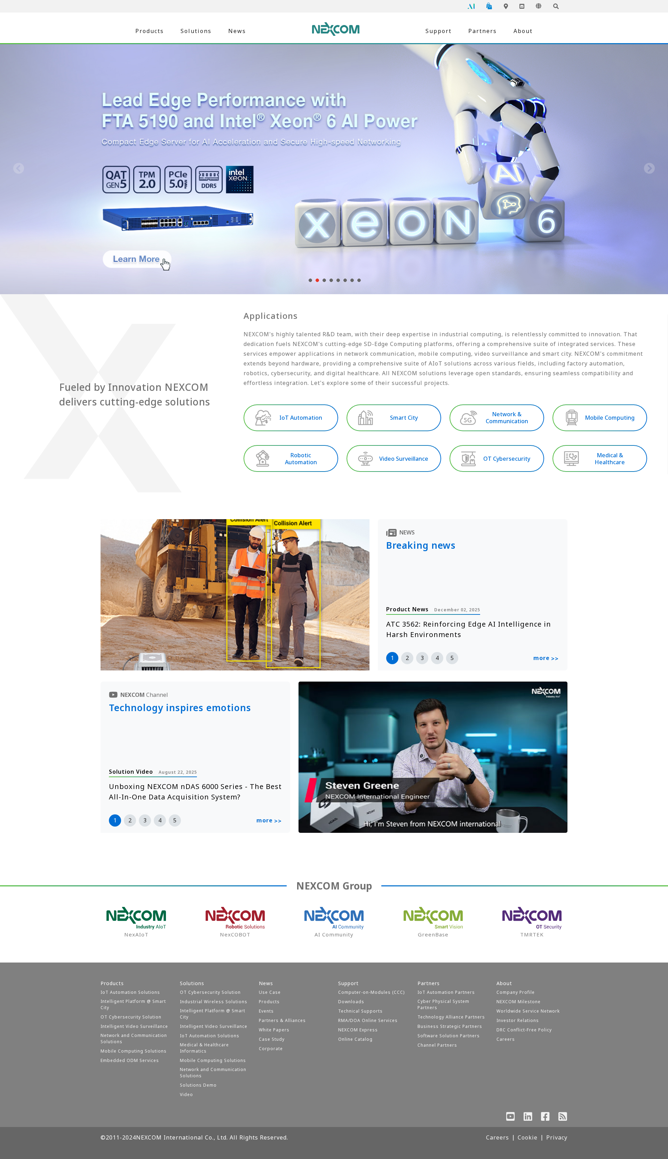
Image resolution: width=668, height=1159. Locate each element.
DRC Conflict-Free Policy (524, 1030)
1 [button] (392, 658)
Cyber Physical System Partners (443, 1004)
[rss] (562, 1118)
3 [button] (422, 658)
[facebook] (545, 1118)
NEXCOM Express (358, 1030)
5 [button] (452, 658)
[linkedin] (528, 1118)
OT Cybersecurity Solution (131, 1017)
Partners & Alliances (282, 1020)
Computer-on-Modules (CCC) (371, 992)
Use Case (270, 992)
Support (439, 31)
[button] (309, 280)
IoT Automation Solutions (130, 992)
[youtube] (510, 1118)
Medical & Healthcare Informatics (204, 1048)
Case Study (272, 1039)
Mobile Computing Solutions (134, 1051)
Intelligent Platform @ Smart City (133, 1004)
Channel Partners (437, 1045)
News (237, 31)
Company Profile (515, 992)
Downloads (351, 1002)
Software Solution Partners (449, 1036)
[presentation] (18, 169)
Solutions (196, 31)
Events (266, 1011)
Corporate (271, 1049)
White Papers (274, 1030)
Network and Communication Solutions (134, 1038)
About (523, 31)
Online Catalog (355, 1039)
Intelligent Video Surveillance (134, 1026)
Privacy (556, 1137)
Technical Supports (360, 1011)
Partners (482, 31)
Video (186, 1094)
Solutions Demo (198, 1085)
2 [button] (407, 658)
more (546, 658)
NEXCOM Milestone (518, 1002)
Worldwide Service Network (528, 1011)
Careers (505, 1039)
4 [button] (437, 658)
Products (149, 31)
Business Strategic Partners (450, 1026)
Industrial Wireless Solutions (213, 1002)
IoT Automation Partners (446, 992)
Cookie (528, 1137)
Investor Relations (517, 1020)
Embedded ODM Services (130, 1060)
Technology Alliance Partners (451, 1017)
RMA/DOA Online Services (368, 1020)
